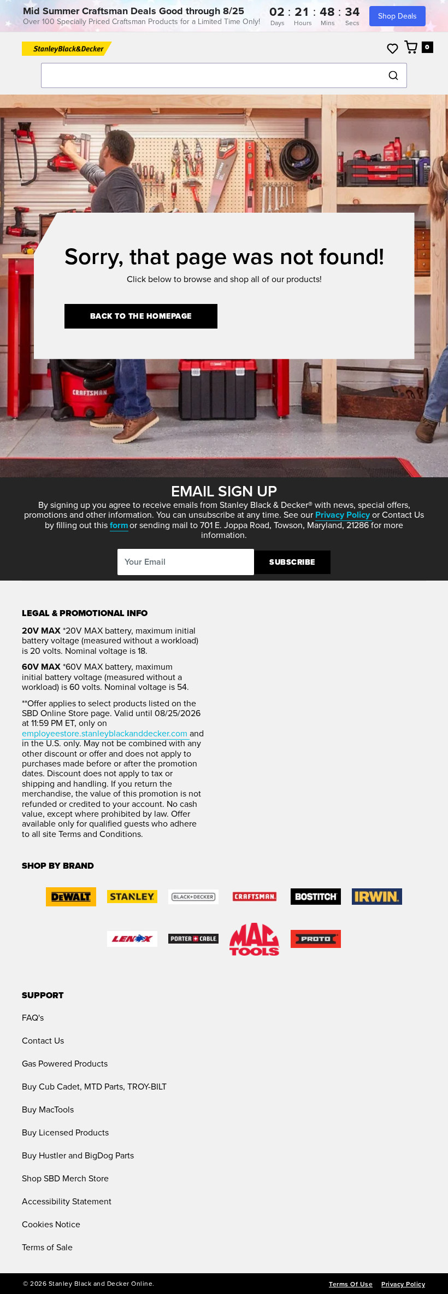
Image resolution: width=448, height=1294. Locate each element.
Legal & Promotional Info (85, 613)
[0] (411, 47)
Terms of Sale (47, 1247)
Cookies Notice (51, 1224)
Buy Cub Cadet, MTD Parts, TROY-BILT (94, 1086)
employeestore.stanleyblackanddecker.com (106, 733)
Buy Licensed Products (65, 1132)
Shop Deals (397, 16)
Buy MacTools (48, 1109)
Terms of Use (351, 1284)
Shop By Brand (58, 866)
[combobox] (224, 75)
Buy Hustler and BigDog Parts (78, 1155)
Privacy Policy (403, 1284)
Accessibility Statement (66, 1201)
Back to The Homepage (141, 316)
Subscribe (292, 562)
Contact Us (43, 1040)
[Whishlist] (392, 48)
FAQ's (33, 1017)
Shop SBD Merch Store (65, 1178)
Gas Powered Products (65, 1063)
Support (43, 995)
